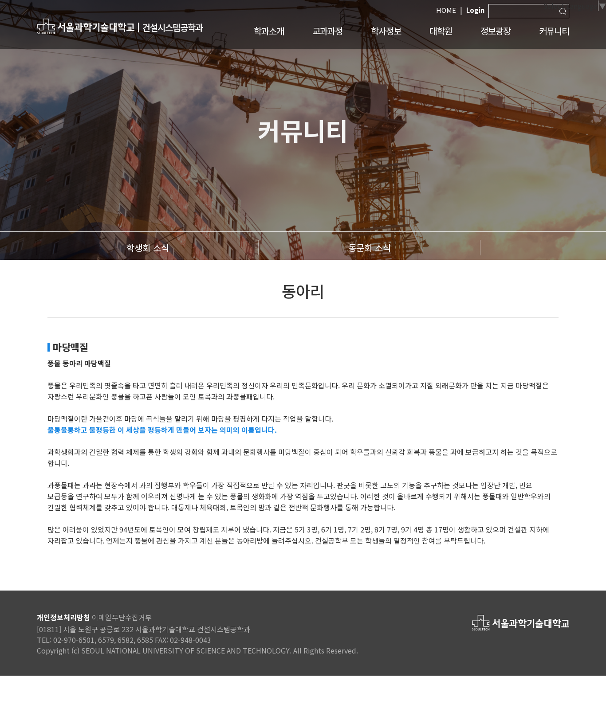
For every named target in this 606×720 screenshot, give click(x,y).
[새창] (85, 26)
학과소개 (269, 30)
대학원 (440, 30)
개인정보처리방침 (63, 617)
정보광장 (495, 30)
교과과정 (327, 30)
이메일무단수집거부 (122, 617)
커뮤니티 (554, 30)
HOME (446, 10)
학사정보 (386, 30)
